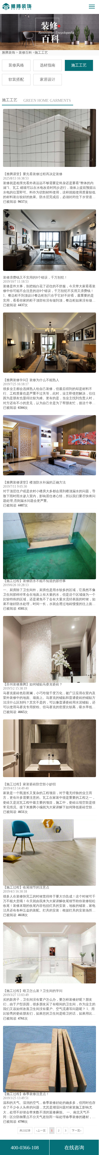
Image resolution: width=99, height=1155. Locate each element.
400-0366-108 (25, 1147)
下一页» (76, 1130)
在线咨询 (74, 1147)
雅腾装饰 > (10, 52)
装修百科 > (26, 52)
